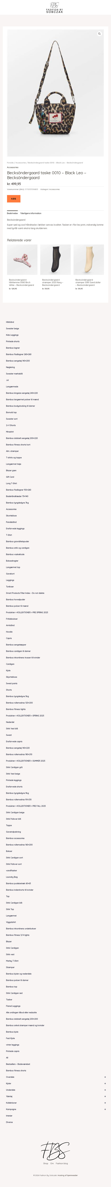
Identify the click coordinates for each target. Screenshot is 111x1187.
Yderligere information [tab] (30, 213)
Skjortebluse (11, 677)
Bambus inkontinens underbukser (21, 928)
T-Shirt (9, 535)
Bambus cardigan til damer (18, 651)
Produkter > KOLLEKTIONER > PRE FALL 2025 (26, 806)
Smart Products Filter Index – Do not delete (25, 593)
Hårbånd (10, 322)
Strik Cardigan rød (14, 993)
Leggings (10, 580)
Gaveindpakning (13, 832)
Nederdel (10, 722)
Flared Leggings (13, 1006)
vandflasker (11, 870)
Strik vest (10, 954)
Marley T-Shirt (12, 961)
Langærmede (12, 386)
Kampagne (56, 1109)
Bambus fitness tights (16, 709)
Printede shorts (12, 341)
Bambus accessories (15, 838)
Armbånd (10, 625)
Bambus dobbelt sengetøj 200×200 (22, 1019)
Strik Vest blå (12, 728)
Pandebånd (11, 522)
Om (52, 1163)
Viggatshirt (11, 922)
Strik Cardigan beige (15, 812)
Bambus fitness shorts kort (18, 444)
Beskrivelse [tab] (12, 213)
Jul (7, 380)
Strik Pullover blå (13, 819)
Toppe (9, 825)
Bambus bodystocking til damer (20, 406)
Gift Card (10, 477)
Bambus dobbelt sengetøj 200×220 (22, 438)
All (7, 1057)
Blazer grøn (11, 470)
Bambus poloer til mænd (17, 606)
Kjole (8, 670)
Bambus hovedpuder (15, 599)
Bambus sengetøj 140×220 (18, 748)
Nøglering (10, 367)
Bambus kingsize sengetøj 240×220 (22, 393)
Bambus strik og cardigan (17, 548)
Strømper (10, 967)
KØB (13, 198)
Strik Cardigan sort (14, 857)
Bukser (9, 851)
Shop (45, 1163)
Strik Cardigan (12, 948)
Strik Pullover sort (14, 864)
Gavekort (10, 574)
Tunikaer (10, 586)
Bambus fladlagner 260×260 (18, 354)
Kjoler (56, 1083)
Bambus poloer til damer (17, 980)
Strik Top (10, 909)
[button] (99, 33)
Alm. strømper (12, 451)
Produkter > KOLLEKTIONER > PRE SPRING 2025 (27, 612)
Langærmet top (13, 567)
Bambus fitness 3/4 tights (17, 935)
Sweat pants (11, 683)
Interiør (9, 1116)
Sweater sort (11, 419)
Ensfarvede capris (14, 741)
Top (7, 896)
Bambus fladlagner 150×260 (18, 490)
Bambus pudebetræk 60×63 (18, 883)
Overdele (56, 1077)
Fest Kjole (10, 1038)
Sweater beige (12, 328)
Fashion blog (62, 1163)
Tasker (9, 999)
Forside (10, 162)
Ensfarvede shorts (14, 786)
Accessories (11, 509)
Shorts (9, 690)
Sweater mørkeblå (14, 374)
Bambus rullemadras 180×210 (19, 754)
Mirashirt (10, 432)
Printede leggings (14, 780)
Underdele (56, 1090)
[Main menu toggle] (7, 7)
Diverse (9, 1122)
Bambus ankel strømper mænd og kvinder (25, 1025)
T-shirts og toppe (14, 457)
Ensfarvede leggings (15, 528)
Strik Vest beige (13, 774)
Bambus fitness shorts (16, 1070)
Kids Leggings (12, 335)
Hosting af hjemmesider (68, 1175)
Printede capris (12, 1051)
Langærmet (11, 916)
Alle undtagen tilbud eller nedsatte (21, 1012)
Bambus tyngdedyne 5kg (17, 696)
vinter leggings (12, 1045)
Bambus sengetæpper (16, 645)
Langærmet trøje (13, 464)
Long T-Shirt (11, 483)
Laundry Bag (12, 877)
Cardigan (10, 664)
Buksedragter (12, 561)
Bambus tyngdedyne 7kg (17, 503)
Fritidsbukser (12, 619)
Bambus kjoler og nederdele (18, 974)
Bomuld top (11, 412)
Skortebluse (11, 515)
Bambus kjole (12, 1032)
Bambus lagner (13, 348)
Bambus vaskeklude (15, 554)
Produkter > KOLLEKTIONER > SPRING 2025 (25, 715)
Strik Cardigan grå (14, 767)
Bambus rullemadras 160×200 (19, 845)
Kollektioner (56, 1102)
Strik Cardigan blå (14, 903)
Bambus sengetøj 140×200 (18, 361)
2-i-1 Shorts (11, 425)
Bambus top (11, 986)
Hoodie (9, 632)
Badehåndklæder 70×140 (17, 496)
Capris (9, 638)
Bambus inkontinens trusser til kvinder (23, 657)
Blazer (9, 941)
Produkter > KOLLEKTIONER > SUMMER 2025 (25, 761)
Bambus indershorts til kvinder (19, 890)
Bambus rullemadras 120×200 (19, 703)
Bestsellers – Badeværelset (18, 1064)
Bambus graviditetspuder (17, 541)
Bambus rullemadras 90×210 (19, 799)
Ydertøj (56, 1096)
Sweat (9, 735)
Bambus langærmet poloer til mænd (22, 399)
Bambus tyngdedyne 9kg (17, 793)
